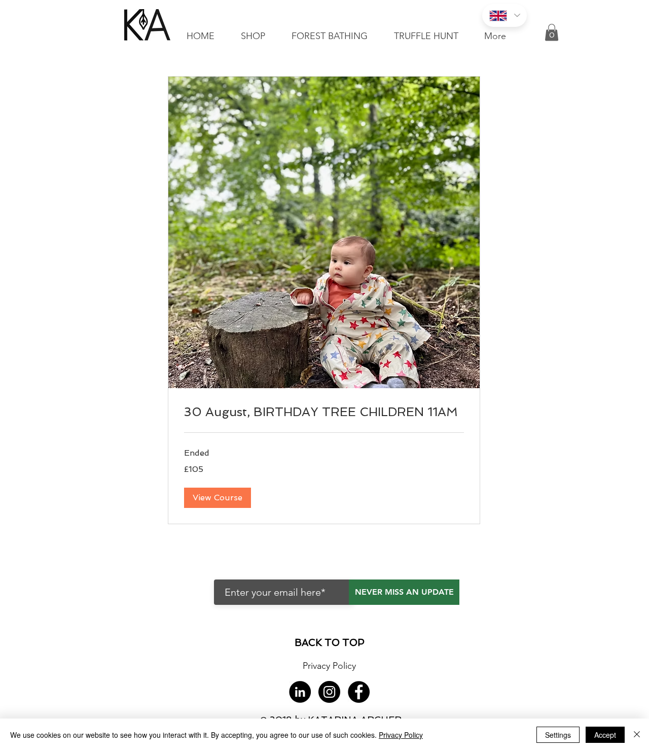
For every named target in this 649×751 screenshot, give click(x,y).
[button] (552, 32)
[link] (324, 412)
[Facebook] (359, 692)
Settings (558, 735)
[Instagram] (329, 692)
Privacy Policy (401, 735)
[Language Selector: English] (504, 15)
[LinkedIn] (300, 692)
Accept (605, 735)
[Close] (637, 735)
